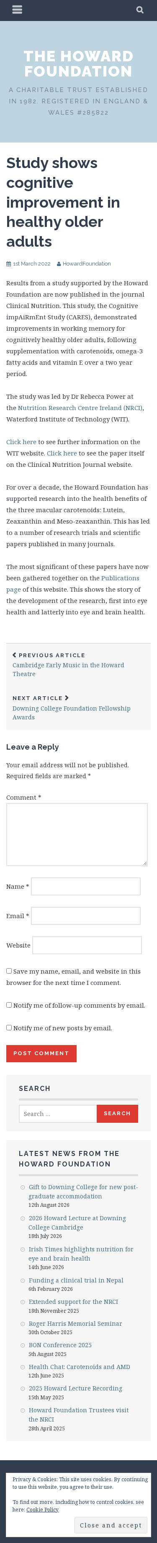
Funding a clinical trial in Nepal (76, 1280)
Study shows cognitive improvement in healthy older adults (63, 202)
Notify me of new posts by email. (62, 1028)
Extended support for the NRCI (73, 1302)
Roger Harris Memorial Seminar (75, 1323)
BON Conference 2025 (60, 1345)
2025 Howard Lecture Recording (75, 1388)
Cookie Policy (42, 1509)
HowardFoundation (87, 264)
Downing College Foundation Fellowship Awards (72, 708)
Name (17, 886)
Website (18, 945)
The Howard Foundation (78, 63)
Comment (23, 797)
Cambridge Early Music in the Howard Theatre (68, 665)
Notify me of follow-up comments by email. (79, 1005)
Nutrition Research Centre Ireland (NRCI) (80, 407)
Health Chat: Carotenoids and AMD (79, 1367)
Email (17, 915)
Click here (21, 441)
